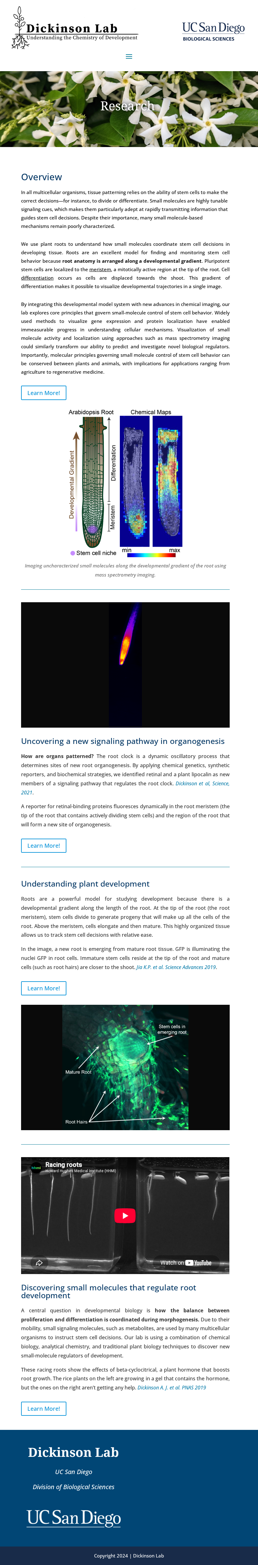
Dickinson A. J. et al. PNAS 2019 (171, 1387)
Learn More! (43, 393)
